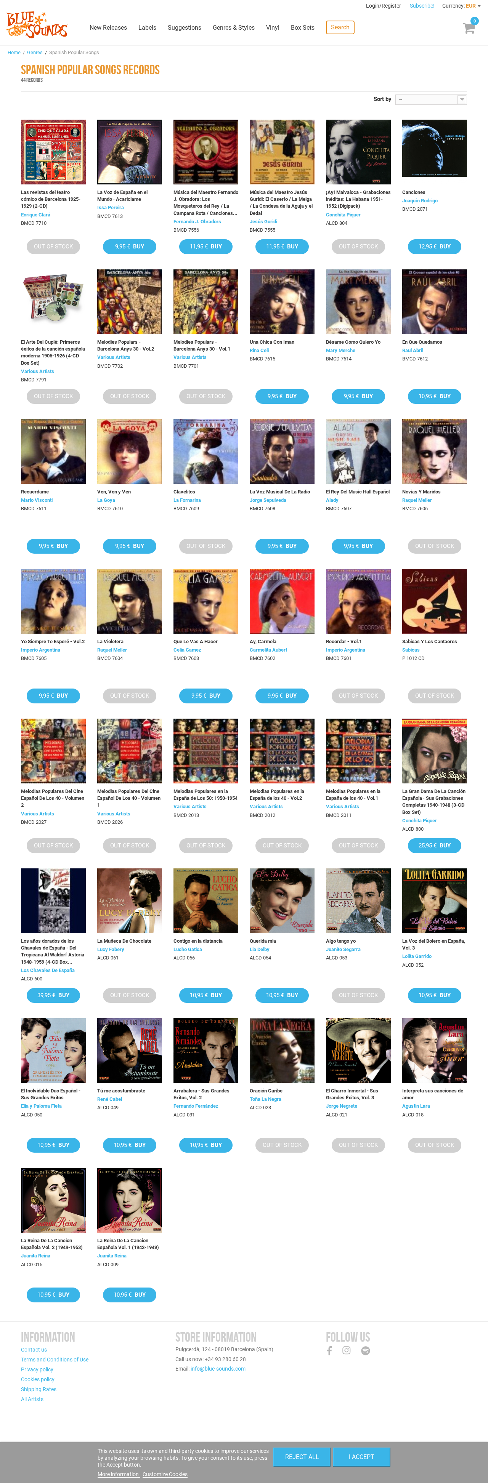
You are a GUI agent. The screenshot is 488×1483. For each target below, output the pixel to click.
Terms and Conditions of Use (54, 1359)
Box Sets (303, 27)
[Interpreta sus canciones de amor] (434, 1050)
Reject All (302, 1457)
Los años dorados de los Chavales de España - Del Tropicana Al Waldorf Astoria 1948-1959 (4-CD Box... (52, 951)
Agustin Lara (416, 1106)
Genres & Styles (234, 27)
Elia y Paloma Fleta (41, 1106)
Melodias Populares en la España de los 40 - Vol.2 (277, 794)
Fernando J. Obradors (197, 221)
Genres (35, 52)
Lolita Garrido (417, 956)
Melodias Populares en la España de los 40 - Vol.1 (353, 794)
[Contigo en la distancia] (205, 900)
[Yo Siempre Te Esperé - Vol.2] (53, 601)
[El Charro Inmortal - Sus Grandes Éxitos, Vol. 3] (358, 1050)
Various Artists (37, 371)
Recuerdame (35, 492)
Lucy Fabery (110, 949)
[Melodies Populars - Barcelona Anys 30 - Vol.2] (129, 301)
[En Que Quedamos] (434, 301)
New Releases (108, 27)
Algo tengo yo (341, 941)
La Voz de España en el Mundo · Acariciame (122, 195)
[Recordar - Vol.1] (358, 601)
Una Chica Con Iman (272, 342)
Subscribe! (422, 6)
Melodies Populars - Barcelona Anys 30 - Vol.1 (201, 345)
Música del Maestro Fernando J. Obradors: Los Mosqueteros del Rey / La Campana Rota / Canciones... (205, 202)
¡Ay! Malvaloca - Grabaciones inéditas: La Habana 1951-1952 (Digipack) (358, 199)
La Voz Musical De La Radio (280, 492)
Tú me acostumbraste (121, 1091)
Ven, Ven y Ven (114, 492)
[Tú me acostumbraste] (129, 1050)
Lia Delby (260, 949)
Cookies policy (38, 1379)
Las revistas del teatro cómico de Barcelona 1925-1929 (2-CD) (50, 199)
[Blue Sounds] (37, 24)
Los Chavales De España (48, 970)
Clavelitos (184, 492)
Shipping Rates (38, 1389)
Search (340, 27)
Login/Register (384, 6)
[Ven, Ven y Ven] (129, 451)
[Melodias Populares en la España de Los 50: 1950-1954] (205, 751)
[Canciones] (434, 152)
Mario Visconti (37, 500)
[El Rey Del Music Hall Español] (358, 451)
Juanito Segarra (343, 949)
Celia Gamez (187, 650)
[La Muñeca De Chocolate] (129, 900)
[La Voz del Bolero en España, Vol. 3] (434, 900)
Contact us (34, 1350)
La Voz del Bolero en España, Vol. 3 (433, 944)
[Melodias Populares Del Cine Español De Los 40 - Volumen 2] (53, 751)
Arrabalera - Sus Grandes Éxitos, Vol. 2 (201, 1094)
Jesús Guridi (263, 221)
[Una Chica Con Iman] (282, 301)
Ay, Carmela (263, 641)
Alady (332, 500)
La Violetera (110, 641)
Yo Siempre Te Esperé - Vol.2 (53, 641)
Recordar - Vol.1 (344, 641)
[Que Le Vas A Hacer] (205, 601)
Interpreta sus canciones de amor (432, 1094)
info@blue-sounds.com (218, 1369)
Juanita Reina (35, 1256)
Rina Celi (259, 350)
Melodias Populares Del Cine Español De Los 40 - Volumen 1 (129, 798)
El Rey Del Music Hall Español (358, 492)
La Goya (106, 500)
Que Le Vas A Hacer (195, 641)
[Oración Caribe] (282, 1050)
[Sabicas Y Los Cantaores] (434, 601)
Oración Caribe (266, 1091)
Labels (147, 27)
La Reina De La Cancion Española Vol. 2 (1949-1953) (52, 1244)
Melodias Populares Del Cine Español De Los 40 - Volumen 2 (52, 798)
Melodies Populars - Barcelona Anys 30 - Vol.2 (125, 345)
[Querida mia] (282, 900)
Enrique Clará (35, 215)
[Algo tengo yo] (358, 900)
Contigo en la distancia (198, 941)
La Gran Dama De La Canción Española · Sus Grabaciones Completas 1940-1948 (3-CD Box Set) (434, 801)
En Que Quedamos (422, 342)
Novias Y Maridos (421, 492)
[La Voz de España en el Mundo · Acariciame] (129, 152)
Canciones (413, 192)
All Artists (32, 1399)
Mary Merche (340, 350)
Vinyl (272, 27)
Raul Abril (412, 350)
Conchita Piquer (343, 215)
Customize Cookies (165, 1474)
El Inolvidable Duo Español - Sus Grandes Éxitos (50, 1094)
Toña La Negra (265, 1099)
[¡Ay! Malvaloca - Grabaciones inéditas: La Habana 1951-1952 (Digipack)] (358, 152)
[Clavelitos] (205, 451)
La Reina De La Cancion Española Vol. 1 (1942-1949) (128, 1244)
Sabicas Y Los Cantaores (429, 641)
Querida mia (263, 941)
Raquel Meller (417, 500)
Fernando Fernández (195, 1106)
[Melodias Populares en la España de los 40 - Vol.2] (282, 751)
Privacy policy (37, 1369)
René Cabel (109, 1099)
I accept (361, 1457)
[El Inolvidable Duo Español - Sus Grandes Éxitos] (53, 1050)
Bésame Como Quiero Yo (353, 342)
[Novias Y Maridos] (434, 451)
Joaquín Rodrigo (420, 200)
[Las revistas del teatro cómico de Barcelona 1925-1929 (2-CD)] (53, 152)
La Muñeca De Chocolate (124, 941)
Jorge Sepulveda (268, 500)
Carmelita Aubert (268, 650)
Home (14, 52)
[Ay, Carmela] (282, 601)
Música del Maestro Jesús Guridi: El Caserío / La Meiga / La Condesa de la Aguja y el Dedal (281, 202)
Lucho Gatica (187, 949)
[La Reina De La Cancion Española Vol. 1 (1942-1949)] (129, 1200)
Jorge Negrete (341, 1106)
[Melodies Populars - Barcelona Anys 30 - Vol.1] (205, 301)
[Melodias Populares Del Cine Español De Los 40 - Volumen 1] (129, 751)
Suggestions (184, 27)
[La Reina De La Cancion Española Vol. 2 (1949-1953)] (53, 1200)
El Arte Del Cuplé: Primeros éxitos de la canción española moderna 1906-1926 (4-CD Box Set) (53, 352)
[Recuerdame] (53, 451)
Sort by (383, 99)
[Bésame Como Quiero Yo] (358, 301)
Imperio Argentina (40, 650)
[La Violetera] (129, 601)
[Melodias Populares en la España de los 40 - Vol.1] (358, 751)
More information (119, 1474)
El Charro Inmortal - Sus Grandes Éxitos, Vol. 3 (352, 1094)
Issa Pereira (110, 207)
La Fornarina (187, 500)
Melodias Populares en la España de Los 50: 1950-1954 (205, 794)
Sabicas (411, 650)
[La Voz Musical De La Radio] (282, 451)
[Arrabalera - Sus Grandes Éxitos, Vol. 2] (205, 1050)
